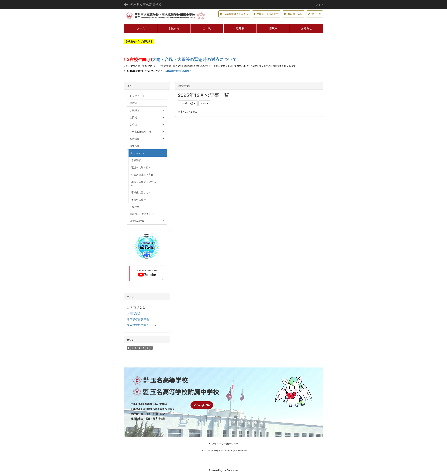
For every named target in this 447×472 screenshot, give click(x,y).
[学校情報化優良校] (147, 246)
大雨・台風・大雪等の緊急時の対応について (194, 59)
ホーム (140, 28)
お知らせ (306, 28)
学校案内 (173, 28)
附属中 (273, 28)
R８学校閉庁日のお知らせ (180, 71)
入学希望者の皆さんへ (236, 14)
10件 (204, 103)
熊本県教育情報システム (142, 325)
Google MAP (203, 405)
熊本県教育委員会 (138, 319)
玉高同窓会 (134, 313)
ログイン (318, 4)
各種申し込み (295, 14)
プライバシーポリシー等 (225, 443)
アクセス (316, 14)
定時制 (240, 28)
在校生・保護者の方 (268, 14)
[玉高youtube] (147, 273)
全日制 (207, 28)
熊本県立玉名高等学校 (146, 4)
